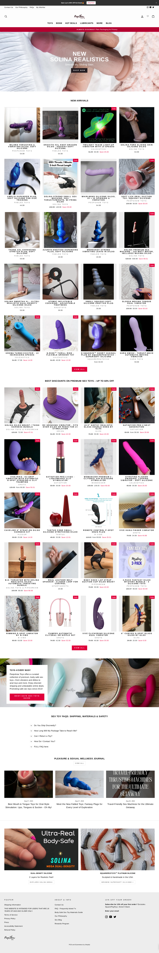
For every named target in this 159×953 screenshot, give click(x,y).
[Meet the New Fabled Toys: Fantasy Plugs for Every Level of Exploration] (79, 784)
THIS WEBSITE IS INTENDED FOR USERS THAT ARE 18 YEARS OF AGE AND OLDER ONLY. (26, 910)
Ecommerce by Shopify (82, 944)
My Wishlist (40, 7)
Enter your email (112, 911)
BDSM (59, 23)
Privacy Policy (9, 918)
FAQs (32, 7)
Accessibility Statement (13, 926)
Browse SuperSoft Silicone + (118, 882)
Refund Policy (9, 930)
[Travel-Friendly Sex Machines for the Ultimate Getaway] (130, 784)
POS (70, 944)
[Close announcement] (156, 2)
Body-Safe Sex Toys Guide (27, 697)
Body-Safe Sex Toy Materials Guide (69, 912)
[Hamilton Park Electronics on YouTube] (110, 917)
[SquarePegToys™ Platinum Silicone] (118, 849)
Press (6, 922)
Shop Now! (91, 3)
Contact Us (8, 7)
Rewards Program (62, 924)
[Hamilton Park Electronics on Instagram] (106, 917)
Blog (109, 23)
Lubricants (86, 23)
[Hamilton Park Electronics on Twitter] (115, 917)
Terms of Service (11, 915)
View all (79, 369)
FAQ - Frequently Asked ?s (65, 908)
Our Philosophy (21, 7)
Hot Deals (71, 23)
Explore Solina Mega (41, 882)
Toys (50, 23)
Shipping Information (12, 905)
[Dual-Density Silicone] (41, 849)
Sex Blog (58, 920)
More (100, 23)
